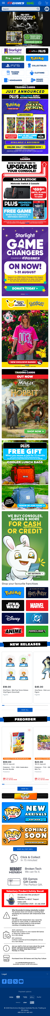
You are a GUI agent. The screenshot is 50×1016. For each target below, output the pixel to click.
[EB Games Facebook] (4, 981)
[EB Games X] (15, 981)
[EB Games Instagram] (10, 981)
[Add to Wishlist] (29, 655)
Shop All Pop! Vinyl (25, 849)
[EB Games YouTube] (21, 981)
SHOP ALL (25, 710)
